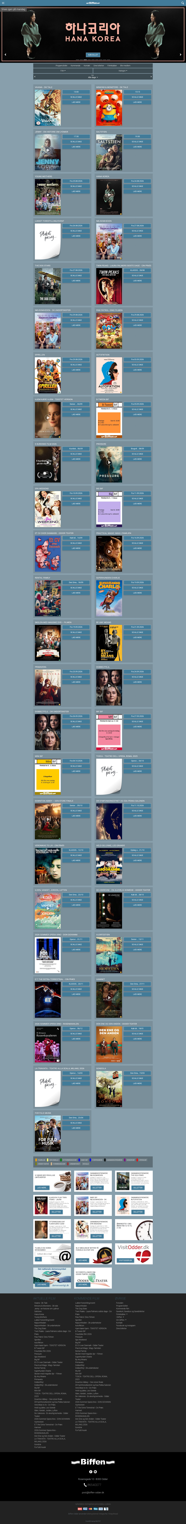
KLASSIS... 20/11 (76, 984)
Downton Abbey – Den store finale (48, 1399)
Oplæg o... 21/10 (137, 850)
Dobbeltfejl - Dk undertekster (46, 1385)
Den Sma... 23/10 (76, 895)
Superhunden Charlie (42, 1371)
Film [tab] (62, 71)
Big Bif (37, 1359)
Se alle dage (76, 97)
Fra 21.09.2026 (137, 627)
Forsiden (119, 1303)
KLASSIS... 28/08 (137, 270)
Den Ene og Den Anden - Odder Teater (49, 1436)
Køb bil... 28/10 (137, 895)
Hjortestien (39, 1422)
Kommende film (122, 1309)
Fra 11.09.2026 (137, 493)
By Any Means (40, 1376)
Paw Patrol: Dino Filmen (44, 1337)
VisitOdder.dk (125, 1260)
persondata (99, 1504)
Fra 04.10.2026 (76, 761)
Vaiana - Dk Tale (40, 1303)
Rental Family (39, 1368)
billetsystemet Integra (96, 1514)
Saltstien (38, 1311)
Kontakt (87, 66)
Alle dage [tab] (92, 76)
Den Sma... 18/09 (76, 582)
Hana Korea (39, 1314)
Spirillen (37, 1340)
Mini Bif (37, 1391)
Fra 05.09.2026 (137, 404)
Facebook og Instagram (125, 1325)
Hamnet (37, 1427)
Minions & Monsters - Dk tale (46, 1306)
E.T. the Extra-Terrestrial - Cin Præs (48, 1425)
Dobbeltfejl (38, 1382)
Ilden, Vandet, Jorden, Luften (45, 1410)
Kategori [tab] (122, 71)
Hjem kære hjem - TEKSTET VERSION (50, 1345)
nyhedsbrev (80, 1504)
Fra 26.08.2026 (76, 226)
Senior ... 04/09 (76, 404)
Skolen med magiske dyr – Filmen (48, 1374)
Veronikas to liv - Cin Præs (44, 1405)
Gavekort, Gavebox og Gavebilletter (130, 1311)
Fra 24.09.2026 (137, 672)
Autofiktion (38, 1343)
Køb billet (93, 55)
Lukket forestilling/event (44, 1320)
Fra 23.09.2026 (76, 672)
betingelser (89, 1504)
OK (38, 1259)
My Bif (37, 1388)
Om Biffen (120, 1320)
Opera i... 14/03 (76, 1073)
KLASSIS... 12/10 (76, 850)
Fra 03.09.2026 (137, 359)
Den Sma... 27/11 (137, 984)
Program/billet (61, 66)
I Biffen (119, 1317)
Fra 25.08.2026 (76, 181)
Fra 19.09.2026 (137, 582)
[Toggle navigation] (182, 3)
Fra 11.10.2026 (137, 805)
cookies (107, 1504)
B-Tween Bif (39, 1348)
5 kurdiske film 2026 (42, 1351)
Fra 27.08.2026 (137, 226)
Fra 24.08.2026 (137, 181)
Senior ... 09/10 (76, 805)
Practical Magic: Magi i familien (47, 1365)
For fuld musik (40, 1447)
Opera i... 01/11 (76, 939)
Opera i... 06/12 (76, 1028)
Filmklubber (112, 66)
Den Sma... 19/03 (137, 1073)
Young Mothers (40, 1317)
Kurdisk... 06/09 (76, 449)
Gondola (37, 1444)
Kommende (75, 66)
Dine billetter (99, 66)
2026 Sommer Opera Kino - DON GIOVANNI (52, 1419)
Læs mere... (42, 1188)
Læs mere (76, 102)
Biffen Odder (94, 3)
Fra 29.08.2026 (76, 315)
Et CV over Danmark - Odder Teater (48, 1362)
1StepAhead (113, 1514)
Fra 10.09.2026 (76, 493)
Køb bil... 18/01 (137, 1028)
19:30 (137, 136)
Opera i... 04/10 (137, 761)
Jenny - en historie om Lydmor (46, 1309)
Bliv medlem (125, 66)
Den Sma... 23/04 (76, 1118)
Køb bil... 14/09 (76, 538)
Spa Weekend (40, 1357)
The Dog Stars (40, 1328)
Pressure (38, 1354)
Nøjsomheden (40, 1323)
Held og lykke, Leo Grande (44, 1408)
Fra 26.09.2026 (76, 716)
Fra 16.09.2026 (137, 538)
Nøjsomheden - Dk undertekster (47, 1325)
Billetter (97, 1188)
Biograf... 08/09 (137, 449)
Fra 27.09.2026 (137, 716)
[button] (5, 54)
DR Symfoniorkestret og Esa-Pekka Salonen (52, 1402)
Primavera (38, 1379)
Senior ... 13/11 (137, 939)
